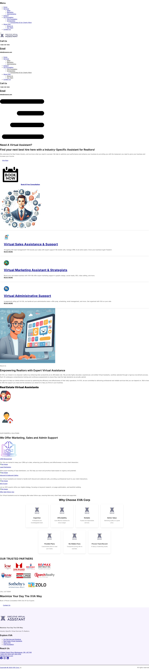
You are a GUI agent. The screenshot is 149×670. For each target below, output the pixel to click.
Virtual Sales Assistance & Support (31, 244)
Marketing (10, 12)
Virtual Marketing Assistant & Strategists (35, 270)
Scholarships (11, 21)
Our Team (10, 28)
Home (5, 7)
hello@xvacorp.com (6, 52)
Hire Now (5, 160)
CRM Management (6, 459)
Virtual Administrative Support (27, 296)
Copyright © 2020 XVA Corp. (10, 667)
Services (6, 9)
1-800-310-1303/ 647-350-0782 (10, 654)
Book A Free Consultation (30, 184)
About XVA (7, 24)
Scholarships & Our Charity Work (21, 22)
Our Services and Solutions (12, 639)
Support (6, 16)
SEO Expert (3, 483)
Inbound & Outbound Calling (9, 475)
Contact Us (7, 29)
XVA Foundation (12, 19)
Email (2, 48)
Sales (8, 10)
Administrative (11, 14)
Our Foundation (8, 17)
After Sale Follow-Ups (7, 492)
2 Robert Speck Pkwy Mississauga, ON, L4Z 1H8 (16, 652)
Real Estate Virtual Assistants (12, 641)
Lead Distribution (5, 467)
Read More (8, 252)
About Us (10, 26)
